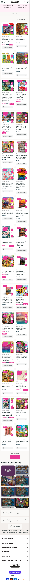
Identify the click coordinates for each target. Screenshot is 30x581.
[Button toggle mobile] (2, 2)
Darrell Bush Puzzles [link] (8, 481)
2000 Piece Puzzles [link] (8, 470)
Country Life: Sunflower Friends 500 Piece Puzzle (8, 271)
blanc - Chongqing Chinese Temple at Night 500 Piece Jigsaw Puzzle (21, 243)
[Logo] (15, 1)
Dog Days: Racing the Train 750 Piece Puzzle (7, 212)
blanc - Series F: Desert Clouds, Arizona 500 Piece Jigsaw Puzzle (22, 214)
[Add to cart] (12, 30)
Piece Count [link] (8, 492)
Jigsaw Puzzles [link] (22, 481)
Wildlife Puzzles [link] (22, 502)
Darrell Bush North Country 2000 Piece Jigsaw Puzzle (7, 128)
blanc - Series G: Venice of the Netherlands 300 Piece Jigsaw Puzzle (22, 272)
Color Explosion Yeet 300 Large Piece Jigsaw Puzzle (21, 301)
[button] (5, 2)
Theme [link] (8, 502)
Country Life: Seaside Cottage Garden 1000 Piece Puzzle (21, 357)
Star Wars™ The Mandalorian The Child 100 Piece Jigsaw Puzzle (7, 40)
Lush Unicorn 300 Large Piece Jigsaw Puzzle (7, 242)
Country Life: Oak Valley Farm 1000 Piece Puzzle (22, 441)
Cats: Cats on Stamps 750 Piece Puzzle (7, 156)
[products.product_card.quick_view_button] (12, 27)
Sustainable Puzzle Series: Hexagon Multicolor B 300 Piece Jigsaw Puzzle (7, 358)
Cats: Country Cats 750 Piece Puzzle (21, 413)
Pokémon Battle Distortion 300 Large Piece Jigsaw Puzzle (7, 414)
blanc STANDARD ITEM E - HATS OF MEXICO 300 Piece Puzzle (21, 157)
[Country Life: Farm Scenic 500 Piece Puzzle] (22, 29)
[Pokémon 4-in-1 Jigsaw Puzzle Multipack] (8, 58)
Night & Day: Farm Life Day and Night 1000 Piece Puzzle (21, 128)
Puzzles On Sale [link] (22, 491)
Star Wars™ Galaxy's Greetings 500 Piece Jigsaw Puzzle (21, 96)
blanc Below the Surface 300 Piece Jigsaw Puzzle (21, 328)
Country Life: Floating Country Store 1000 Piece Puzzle (21, 68)
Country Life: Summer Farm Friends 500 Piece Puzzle (7, 386)
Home (13, 13)
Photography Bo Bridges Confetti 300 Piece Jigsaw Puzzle (21, 386)
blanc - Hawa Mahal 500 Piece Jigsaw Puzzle (7, 441)
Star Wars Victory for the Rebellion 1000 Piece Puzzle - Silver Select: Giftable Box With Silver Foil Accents (7, 98)
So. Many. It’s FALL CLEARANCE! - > (22, 6)
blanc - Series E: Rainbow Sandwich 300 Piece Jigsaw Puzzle (21, 185)
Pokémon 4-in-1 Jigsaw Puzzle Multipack (8, 67)
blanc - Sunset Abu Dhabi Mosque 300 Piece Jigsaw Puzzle (7, 301)
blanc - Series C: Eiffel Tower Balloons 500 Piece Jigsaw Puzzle (7, 184)
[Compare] (12, 33)
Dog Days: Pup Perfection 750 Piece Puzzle (7, 328)
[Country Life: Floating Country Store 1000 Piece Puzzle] (22, 58)
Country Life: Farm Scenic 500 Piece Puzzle (21, 39)
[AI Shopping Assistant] (25, 2)
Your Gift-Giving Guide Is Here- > (8, 6)
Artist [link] (22, 470)
